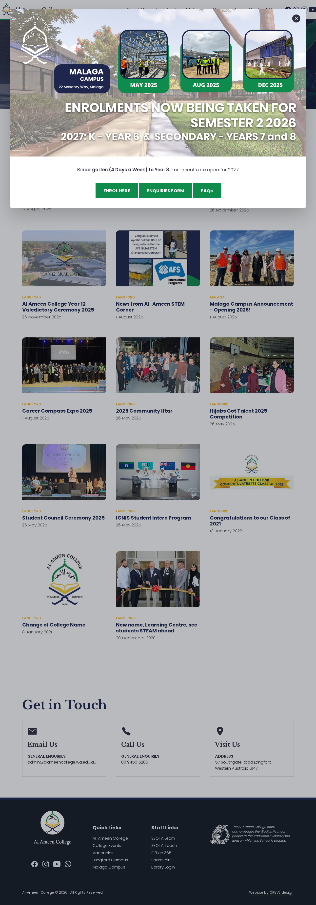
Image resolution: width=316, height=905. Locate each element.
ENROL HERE (116, 191)
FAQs (207, 191)
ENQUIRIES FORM (165, 191)
